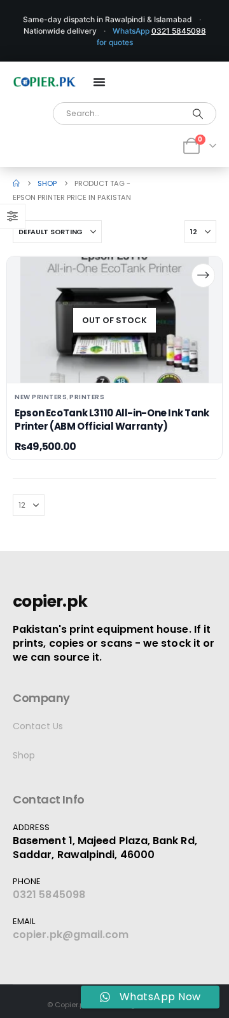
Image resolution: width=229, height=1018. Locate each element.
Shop (24, 755)
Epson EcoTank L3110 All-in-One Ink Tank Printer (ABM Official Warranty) (112, 419)
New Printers (41, 397)
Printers (86, 397)
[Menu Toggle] (99, 82)
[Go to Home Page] (16, 183)
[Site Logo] (44, 81)
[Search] (198, 113)
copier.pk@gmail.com (71, 934)
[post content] (114, 320)
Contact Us (38, 726)
